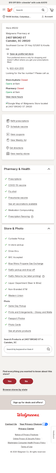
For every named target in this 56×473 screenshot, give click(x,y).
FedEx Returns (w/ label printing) (24, 276)
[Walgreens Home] (9, 10)
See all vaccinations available (22, 204)
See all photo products (19, 331)
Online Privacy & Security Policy (26, 439)
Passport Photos (16, 318)
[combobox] (27, 10)
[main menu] (4, 10)
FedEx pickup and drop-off (21, 270)
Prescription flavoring (19, 216)
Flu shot (12, 191)
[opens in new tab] (28, 105)
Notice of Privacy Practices (26, 434)
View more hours (14, 97)
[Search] (44, 10)
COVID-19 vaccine (17, 185)
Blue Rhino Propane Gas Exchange (25, 263)
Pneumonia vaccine (18, 197)
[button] (47, 17)
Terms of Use (26, 447)
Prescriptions (14, 179)
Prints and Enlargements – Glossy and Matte (30, 312)
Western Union (15, 295)
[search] (48, 349)
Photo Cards (14, 324)
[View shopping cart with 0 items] (51, 10)
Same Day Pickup (17, 306)
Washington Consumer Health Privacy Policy (27, 443)
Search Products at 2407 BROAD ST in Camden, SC (23, 341)
